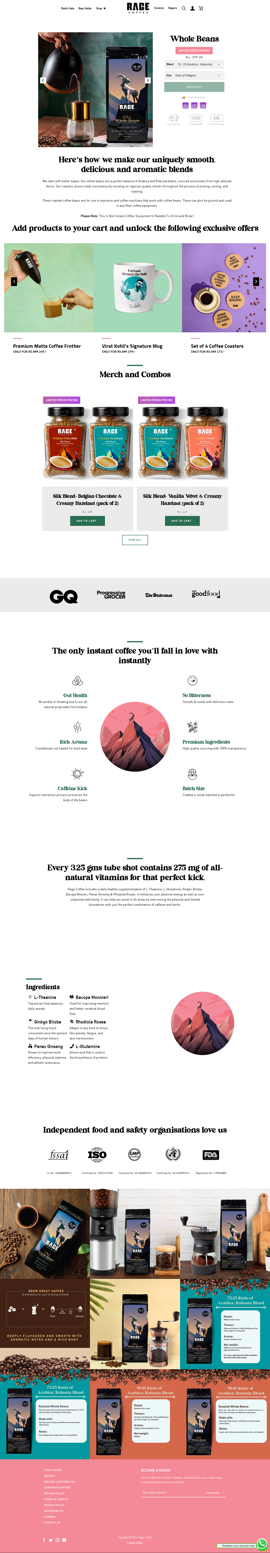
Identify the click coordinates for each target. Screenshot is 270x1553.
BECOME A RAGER (155, 1470)
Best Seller (85, 8)
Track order (53, 1470)
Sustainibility (54, 1510)
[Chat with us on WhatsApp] (262, 1544)
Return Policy (54, 1493)
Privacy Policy (54, 1505)
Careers (50, 1516)
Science (159, 8)
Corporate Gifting (57, 1487)
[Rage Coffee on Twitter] (51, 1540)
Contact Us (52, 1522)
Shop (99, 8)
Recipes (49, 1475)
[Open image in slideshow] (95, 89)
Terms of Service (56, 1499)
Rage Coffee (136, 1542)
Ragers (172, 8)
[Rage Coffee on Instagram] (57, 1540)
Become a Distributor (59, 1481)
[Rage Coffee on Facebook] (44, 1540)
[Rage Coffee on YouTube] (64, 1540)
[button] (148, 80)
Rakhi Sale (67, 8)
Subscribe (214, 1492)
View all (135, 539)
